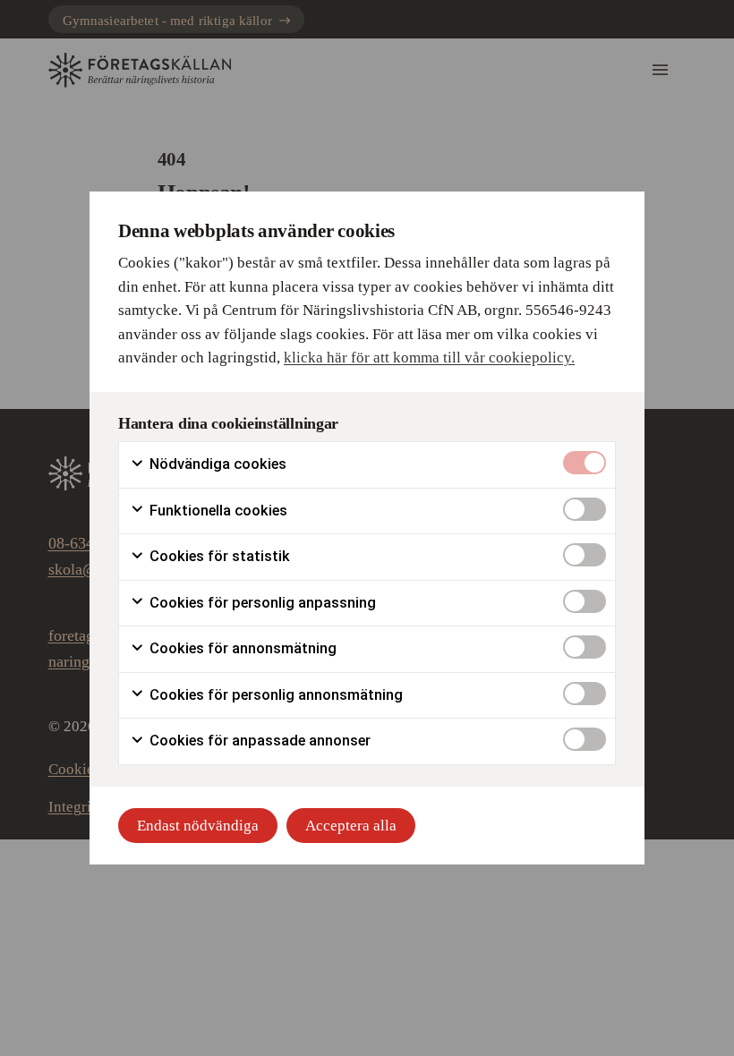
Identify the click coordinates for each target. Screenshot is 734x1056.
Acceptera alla (351, 825)
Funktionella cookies (216, 510)
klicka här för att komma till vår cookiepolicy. (429, 357)
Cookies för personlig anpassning (261, 602)
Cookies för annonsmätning (241, 648)
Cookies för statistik (218, 556)
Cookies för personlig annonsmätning (274, 694)
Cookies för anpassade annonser (258, 740)
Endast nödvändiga (198, 825)
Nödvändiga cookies (216, 464)
